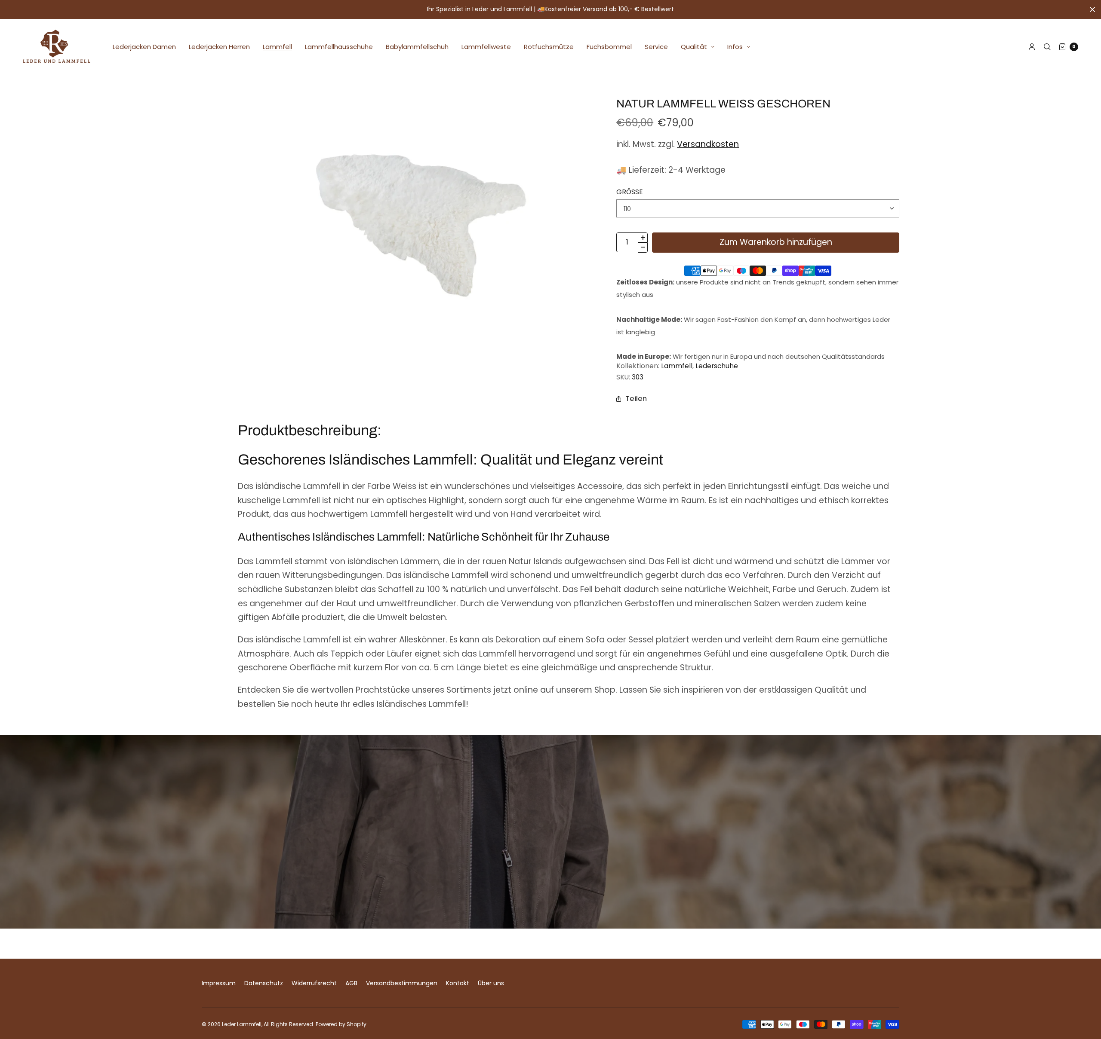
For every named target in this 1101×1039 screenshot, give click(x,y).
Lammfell (277, 46)
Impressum (219, 983)
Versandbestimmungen (401, 983)
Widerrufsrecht (314, 983)
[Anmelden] (1032, 47)
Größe (629, 192)
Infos (735, 46)
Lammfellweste (486, 46)
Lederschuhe (716, 365)
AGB (351, 983)
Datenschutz (263, 983)
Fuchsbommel (609, 46)
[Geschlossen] (1092, 9)
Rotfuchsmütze (549, 46)
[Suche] (1047, 47)
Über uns (491, 983)
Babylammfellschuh (417, 46)
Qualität (694, 46)
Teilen (636, 398)
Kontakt (457, 983)
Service (656, 46)
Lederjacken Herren (219, 46)
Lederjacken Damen (144, 46)
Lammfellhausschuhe (339, 46)
